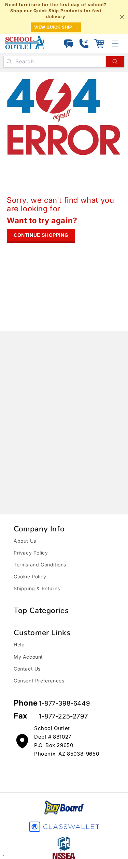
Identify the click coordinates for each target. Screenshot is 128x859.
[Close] (122, 17)
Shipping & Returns (37, 588)
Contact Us (27, 669)
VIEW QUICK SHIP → (56, 27)
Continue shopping (41, 235)
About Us (25, 541)
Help (19, 644)
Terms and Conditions (40, 564)
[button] (99, 43)
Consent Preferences (39, 680)
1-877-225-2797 (63, 716)
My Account (28, 657)
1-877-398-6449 (64, 703)
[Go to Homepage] (24, 42)
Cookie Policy (30, 576)
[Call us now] (84, 43)
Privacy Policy (31, 553)
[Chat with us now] (68, 43)
